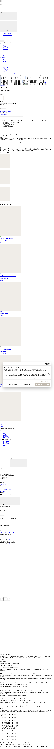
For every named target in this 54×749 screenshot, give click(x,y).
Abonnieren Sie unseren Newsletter (6, 458)
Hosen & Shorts (5, 65)
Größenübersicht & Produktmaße (5, 111)
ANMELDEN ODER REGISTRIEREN (9, 38)
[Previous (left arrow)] (1, 599)
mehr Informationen (4, 114)
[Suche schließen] (2, 41)
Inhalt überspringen (3, 0)
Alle (3, 59)
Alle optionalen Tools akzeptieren (42, 384)
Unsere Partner (5, 442)
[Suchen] (8, 16)
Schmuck (4, 53)
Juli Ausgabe (6, 73)
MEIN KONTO (5, 487)
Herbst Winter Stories (6, 67)
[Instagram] (3, 469)
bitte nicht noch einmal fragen (9, 480)
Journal (4, 71)
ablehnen (1, 480)
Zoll (2, 660)
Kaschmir (4, 68)
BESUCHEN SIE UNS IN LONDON (9, 486)
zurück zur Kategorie (12, 73)
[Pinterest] (1, 469)
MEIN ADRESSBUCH (7, 34)
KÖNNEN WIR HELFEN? (7, 489)
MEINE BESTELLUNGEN (7, 33)
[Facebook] (0, 469)
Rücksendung (5, 434)
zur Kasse (2, 515)
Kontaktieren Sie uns (6, 432)
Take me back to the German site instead (7, 532)
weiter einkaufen (3, 484)
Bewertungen (10, 117)
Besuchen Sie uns (5, 450)
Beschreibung (2, 117)
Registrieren (2, 478)
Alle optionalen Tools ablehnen (11, 384)
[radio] (1, 103)
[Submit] (18, 463)
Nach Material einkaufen (7, 69)
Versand (4, 433)
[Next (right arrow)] (8, 599)
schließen (2, 601)
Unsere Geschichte (6, 441)
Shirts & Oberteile (6, 47)
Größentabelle (5, 435)
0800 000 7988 (2, 2)
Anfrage (1, 457)
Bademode (4, 54)
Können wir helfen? (6, 437)
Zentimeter (3, 659)
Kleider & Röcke (5, 50)
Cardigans (4, 46)
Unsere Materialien (6, 443)
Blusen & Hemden (6, 48)
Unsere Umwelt (5, 444)
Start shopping (2, 528)
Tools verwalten (5, 436)
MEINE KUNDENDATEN (7, 35)
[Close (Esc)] (5, 599)
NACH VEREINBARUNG (7, 36)
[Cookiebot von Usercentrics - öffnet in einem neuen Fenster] (45, 364)
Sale (3, 55)
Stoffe (6, 117)
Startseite (1, 73)
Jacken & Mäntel (5, 49)
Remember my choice (9, 528)
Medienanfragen (5, 446)
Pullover (4, 45)
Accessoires (4, 52)
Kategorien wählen (44, 381)
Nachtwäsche (5, 70)
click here (15, 536)
